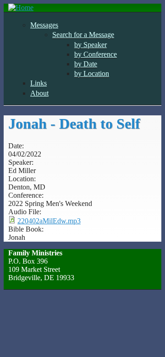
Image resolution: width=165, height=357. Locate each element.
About (39, 93)
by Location (91, 73)
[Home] (20, 7)
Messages (44, 25)
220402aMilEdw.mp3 (49, 221)
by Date (85, 64)
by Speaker (90, 45)
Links (38, 83)
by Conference (95, 54)
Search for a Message (83, 34)
